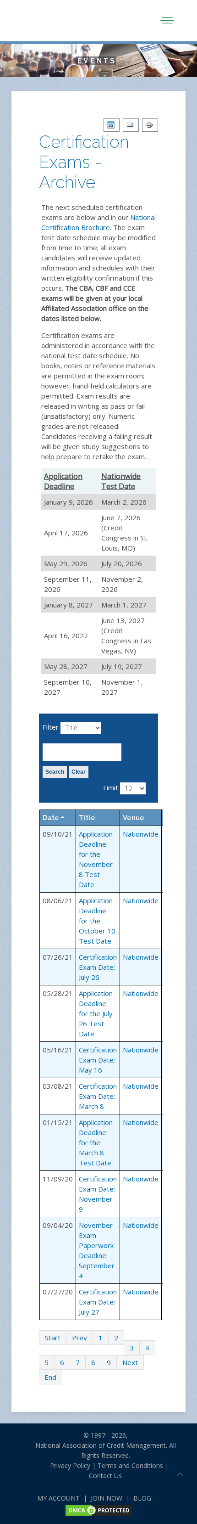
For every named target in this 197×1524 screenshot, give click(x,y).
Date (51, 818)
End (50, 1377)
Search (54, 772)
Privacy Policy (66, 1465)
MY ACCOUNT (58, 1498)
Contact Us (105, 1475)
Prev (79, 1337)
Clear (78, 772)
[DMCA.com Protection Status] (98, 1509)
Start (52, 1337)
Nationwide (141, 833)
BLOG (142, 1498)
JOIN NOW (106, 1498)
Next (130, 1362)
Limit (110, 787)
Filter (51, 726)
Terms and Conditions (130, 1465)
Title (87, 818)
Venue (133, 818)
